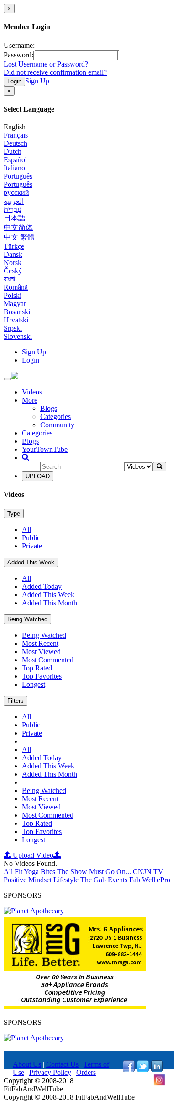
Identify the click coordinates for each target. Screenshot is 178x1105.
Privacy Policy (50, 1072)
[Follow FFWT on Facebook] (129, 1070)
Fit (19, 871)
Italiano (14, 168)
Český (13, 271)
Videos (32, 392)
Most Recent (40, 643)
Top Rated (37, 668)
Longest (33, 684)
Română (16, 287)
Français (16, 135)
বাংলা (9, 279)
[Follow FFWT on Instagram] (159, 1083)
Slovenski (18, 336)
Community (57, 425)
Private (32, 546)
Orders (86, 1072)
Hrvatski (16, 320)
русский (16, 192)
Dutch (12, 151)
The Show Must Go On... (95, 871)
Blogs (48, 408)
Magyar (15, 303)
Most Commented (47, 660)
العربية (14, 201)
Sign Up (37, 81)
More (29, 400)
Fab (135, 880)
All (26, 529)
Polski (12, 295)
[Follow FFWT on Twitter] (143, 1070)
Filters (15, 700)
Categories (55, 416)
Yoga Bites (40, 871)
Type (13, 513)
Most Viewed (41, 651)
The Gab (94, 880)
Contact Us (62, 1064)
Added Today (42, 586)
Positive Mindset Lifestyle (42, 880)
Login (14, 81)
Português (18, 176)
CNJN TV (148, 871)
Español (15, 160)
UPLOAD (38, 476)
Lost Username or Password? (46, 64)
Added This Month (49, 603)
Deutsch (15, 143)
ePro (163, 880)
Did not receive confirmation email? (55, 72)
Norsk (12, 262)
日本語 (15, 218)
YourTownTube (45, 449)
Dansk (13, 254)
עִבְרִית (12, 209)
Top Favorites (42, 676)
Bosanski (17, 312)
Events (118, 880)
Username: (19, 45)
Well (149, 880)
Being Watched (27, 619)
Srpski (13, 328)
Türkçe (14, 246)
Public (31, 538)
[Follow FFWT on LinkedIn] (157, 1070)
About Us (27, 1064)
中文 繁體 (19, 237)
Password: (18, 55)
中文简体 (18, 227)
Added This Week (30, 562)
